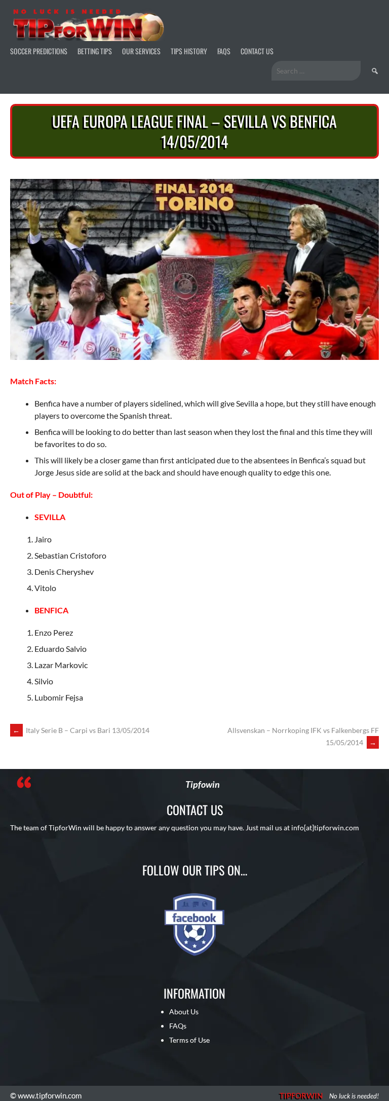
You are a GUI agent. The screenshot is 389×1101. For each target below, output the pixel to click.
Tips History (189, 51)
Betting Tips (94, 51)
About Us (184, 1011)
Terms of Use (189, 1040)
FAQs (223, 51)
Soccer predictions (38, 51)
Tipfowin (202, 784)
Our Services (141, 51)
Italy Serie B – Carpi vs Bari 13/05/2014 (81, 730)
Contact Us (257, 51)
